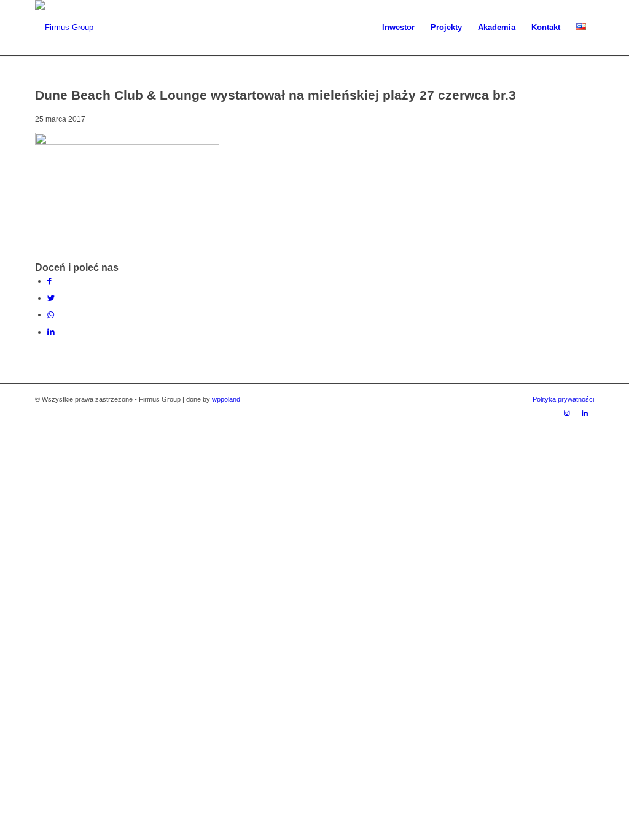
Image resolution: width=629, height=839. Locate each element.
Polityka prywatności (563, 399)
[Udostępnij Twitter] (51, 298)
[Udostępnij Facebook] (49, 281)
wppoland (226, 399)
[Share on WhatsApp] (50, 314)
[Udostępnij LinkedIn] (51, 332)
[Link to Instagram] (566, 413)
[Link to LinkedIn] (585, 413)
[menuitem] (398, 27)
